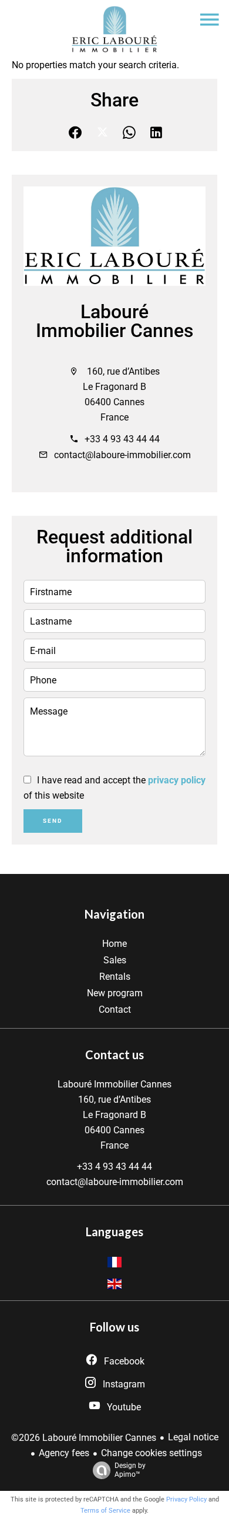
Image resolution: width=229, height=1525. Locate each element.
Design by (130, 1470)
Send (53, 820)
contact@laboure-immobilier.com (122, 454)
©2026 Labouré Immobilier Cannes (83, 1437)
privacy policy (177, 780)
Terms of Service (105, 1510)
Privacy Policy (186, 1499)
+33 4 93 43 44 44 (122, 439)
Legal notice (193, 1437)
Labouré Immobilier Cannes (114, 321)
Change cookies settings (151, 1453)
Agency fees (64, 1453)
